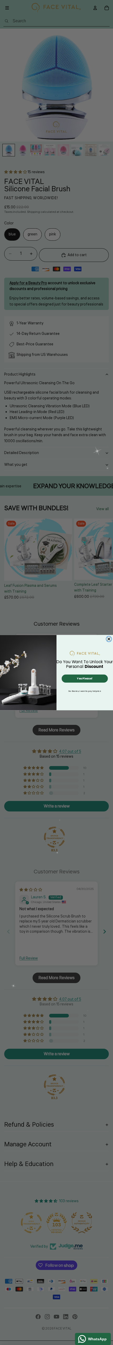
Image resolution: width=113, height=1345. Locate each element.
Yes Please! (85, 678)
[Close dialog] (109, 639)
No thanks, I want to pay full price (85, 691)
